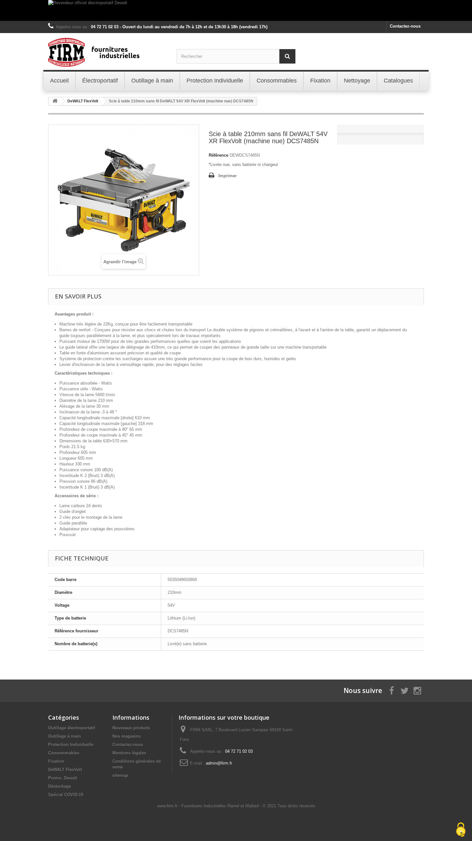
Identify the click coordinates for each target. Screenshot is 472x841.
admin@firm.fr (219, 763)
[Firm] (107, 52)
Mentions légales (129, 752)
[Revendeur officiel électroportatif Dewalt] (236, 10)
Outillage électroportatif (71, 727)
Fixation (56, 761)
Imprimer (227, 175)
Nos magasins (126, 736)
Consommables (63, 752)
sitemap (120, 775)
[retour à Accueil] (55, 101)
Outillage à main (64, 736)
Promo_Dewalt (62, 778)
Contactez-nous (405, 26)
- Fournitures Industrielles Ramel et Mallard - (221, 805)
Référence (218, 155)
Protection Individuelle (70, 744)
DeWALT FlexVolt (65, 769)
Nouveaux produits (131, 727)
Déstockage (59, 786)
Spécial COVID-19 (65, 794)
